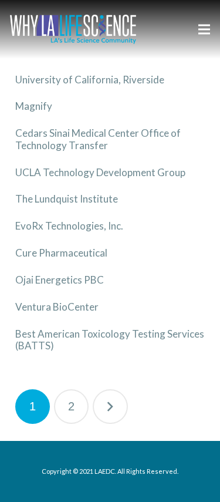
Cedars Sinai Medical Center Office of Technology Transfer (98, 139)
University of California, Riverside (89, 79)
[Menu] (204, 29)
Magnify (33, 106)
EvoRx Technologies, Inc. (69, 226)
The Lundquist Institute (66, 199)
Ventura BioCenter (57, 307)
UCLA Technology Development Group (100, 172)
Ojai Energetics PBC (59, 280)
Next (110, 406)
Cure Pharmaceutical (61, 253)
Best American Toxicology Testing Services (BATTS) (109, 340)
